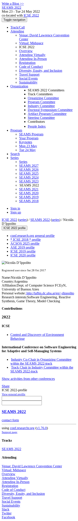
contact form (10, 420)
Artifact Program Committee (47, 114)
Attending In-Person (33, 59)
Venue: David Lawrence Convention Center (32, 466)
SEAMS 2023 (29, 181)
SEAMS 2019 (29, 197)
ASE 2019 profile (22, 247)
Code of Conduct (31, 66)
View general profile (13, 394)
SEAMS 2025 (29, 173)
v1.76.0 (41, 428)
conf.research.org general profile (32, 235)
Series (23, 162)
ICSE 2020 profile (23, 255)
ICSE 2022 (31, 15)
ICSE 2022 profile (14, 228)
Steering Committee (41, 118)
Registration (27, 63)
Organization (19, 86)
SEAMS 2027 (29, 165)
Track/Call (17, 27)
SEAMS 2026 (29, 169)
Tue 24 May (27, 150)
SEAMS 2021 (29, 189)
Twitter (6, 513)
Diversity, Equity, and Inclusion (40, 70)
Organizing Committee (43, 98)
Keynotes (25, 142)
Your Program (28, 138)
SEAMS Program (31, 134)
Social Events (28, 78)
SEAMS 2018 (29, 201)
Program (16, 130)
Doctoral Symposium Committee (50, 110)
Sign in (15, 208)
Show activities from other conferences (28, 379)
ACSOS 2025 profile (24, 243)
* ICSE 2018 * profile (25, 239)
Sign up (15, 212)
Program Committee (41, 102)
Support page (9, 432)
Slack (5, 509)
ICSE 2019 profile (23, 251)
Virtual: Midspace (31, 43)
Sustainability (28, 82)
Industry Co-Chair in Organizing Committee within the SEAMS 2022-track (41, 361)
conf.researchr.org (22, 428)
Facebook (8, 517)
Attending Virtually (32, 55)
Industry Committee (41, 106)
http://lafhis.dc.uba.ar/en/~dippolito (50, 293)
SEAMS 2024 (29, 177)
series (23, 220)
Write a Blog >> (13, 3)
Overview (26, 51)
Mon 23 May (28, 146)
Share (6, 386)
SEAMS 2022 (40, 220)
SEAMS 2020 (29, 193)
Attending (17, 31)
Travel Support (29, 74)
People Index (37, 126)
